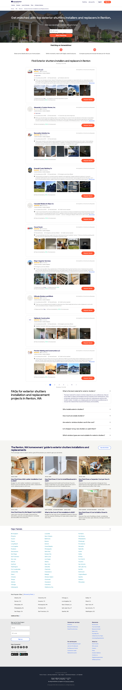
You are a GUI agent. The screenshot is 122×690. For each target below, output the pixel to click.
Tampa (13, 579)
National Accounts (72, 652)
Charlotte (47, 569)
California (57, 679)
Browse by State (28, 594)
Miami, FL (88, 601)
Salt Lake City (82, 567)
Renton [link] (21, 8)
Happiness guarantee (97, 657)
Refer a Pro (95, 631)
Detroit (47, 544)
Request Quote (88, 99)
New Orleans (48, 536)
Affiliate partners (96, 659)
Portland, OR (41, 608)
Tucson (13, 539)
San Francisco (15, 556)
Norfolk (80, 569)
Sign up (20, 639)
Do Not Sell (62, 679)
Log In (100, 2)
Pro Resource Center (72, 648)
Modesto (13, 549)
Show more (92, 83)
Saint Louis (48, 556)
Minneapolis (48, 549)
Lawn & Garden (25, 5)
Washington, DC (90, 611)
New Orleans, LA (66, 604)
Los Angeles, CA (66, 601)
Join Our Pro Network (72, 646)
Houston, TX (41, 601)
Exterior (18, 5)
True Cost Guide (96, 626)
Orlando (13, 577)
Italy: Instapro (61, 674)
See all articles (104, 447)
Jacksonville (14, 572)
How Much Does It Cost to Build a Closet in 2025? (93, 513)
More (32, 5)
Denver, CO (17, 601)
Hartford (13, 564)
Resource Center (96, 629)
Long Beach (14, 544)
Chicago (13, 584)
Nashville (81, 549)
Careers (94, 648)
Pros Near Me (95, 633)
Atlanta (13, 582)
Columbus (48, 584)
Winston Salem (49, 577)
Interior (13, 5)
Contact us (95, 655)
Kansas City (48, 554)
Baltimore (47, 539)
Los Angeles (14, 546)
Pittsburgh (81, 541)
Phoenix (13, 536)
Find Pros (69, 624)
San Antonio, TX (90, 608)
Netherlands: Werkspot (70, 674)
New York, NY (89, 604)
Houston (80, 561)
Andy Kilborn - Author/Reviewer (54, 509)
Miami (12, 574)
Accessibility (68, 679)
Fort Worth (81, 559)
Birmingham (14, 533)
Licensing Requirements (98, 638)
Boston (47, 541)
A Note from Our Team (97, 635)
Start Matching (61, 35)
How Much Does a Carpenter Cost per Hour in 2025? (94, 480)
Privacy (52, 679)
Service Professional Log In (74, 643)
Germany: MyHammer (52, 674)
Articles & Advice (39, 5)
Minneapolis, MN (42, 604)
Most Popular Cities (16, 594)
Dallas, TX (88, 598)
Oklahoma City (49, 587)
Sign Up (107, 2)
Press (93, 650)
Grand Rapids (49, 546)
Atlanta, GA (17, 598)
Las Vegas (48, 559)
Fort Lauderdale (15, 569)
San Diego (14, 554)
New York (47, 564)
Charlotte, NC (42, 598)
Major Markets (16, 529)
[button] (39, 90)
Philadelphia (81, 539)
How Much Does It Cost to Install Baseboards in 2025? (61, 480)
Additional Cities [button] (15, 615)
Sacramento (14, 551)
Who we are (95, 646)
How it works (95, 643)
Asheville (47, 567)
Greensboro (48, 572)
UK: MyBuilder (80, 674)
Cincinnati (47, 579)
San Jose (13, 559)
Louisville (47, 533)
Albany (47, 561)
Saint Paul (47, 551)
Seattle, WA (65, 611)
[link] (61, 71)
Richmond (81, 572)
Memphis (81, 546)
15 (71, 384)
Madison (80, 579)
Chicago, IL (65, 598)
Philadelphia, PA (19, 608)
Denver (13, 561)
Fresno (13, 541)
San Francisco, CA (43, 611)
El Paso (80, 556)
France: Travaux (43, 674)
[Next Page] (76, 385)
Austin (80, 551)
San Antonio (81, 564)
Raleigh (47, 574)
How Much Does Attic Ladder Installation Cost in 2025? (26, 480)
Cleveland (48, 582)
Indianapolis (14, 587)
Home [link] (12, 8)
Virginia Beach (82, 574)
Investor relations (96, 652)
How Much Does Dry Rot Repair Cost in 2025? (26, 512)
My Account (95, 624)
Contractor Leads (71, 650)
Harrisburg (81, 536)
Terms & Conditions (69, 681)
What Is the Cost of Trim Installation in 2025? (60, 512)
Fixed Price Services (72, 629)
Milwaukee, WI (18, 604)
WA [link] (16, 8)
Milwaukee (81, 582)
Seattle (80, 577)
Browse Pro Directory (72, 626)
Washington (14, 567)
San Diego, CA (18, 611)
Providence (81, 544)
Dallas (80, 554)
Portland (80, 533)
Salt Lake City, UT (67, 608)
